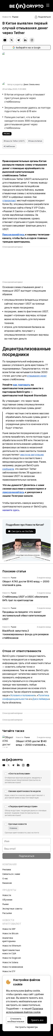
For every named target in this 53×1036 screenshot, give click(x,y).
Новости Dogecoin (11, 957)
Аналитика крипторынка (8, 939)
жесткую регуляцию (32, 454)
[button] (26, 778)
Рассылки (7, 913)
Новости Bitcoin (10, 933)
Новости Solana (10, 962)
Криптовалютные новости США (11, 952)
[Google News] (27, 765)
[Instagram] (31, 40)
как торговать (21, 384)
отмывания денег (37, 375)
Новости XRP (8, 928)
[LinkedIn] (25, 40)
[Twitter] (11, 40)
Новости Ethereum (11, 945)
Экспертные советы (12, 908)
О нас (5, 878)
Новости (6, 17)
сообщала (8, 469)
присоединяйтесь (13, 492)
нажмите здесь (10, 510)
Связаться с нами (11, 874)
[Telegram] (18, 40)
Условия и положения (22, 695)
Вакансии (7, 882)
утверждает (9, 200)
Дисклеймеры (40, 699)
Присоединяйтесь (13, 234)
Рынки (15, 17)
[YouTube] (4, 40)
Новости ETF (8, 971)
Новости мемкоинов (12, 966)
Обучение (7, 899)
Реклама (6, 869)
